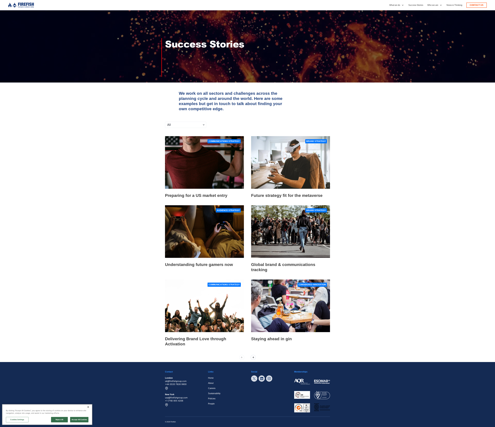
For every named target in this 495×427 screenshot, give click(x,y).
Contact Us (476, 5)
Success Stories (415, 5)
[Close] (88, 407)
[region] (47, 414)
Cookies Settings (17, 419)
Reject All (59, 419)
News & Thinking (454, 5)
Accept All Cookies (79, 419)
